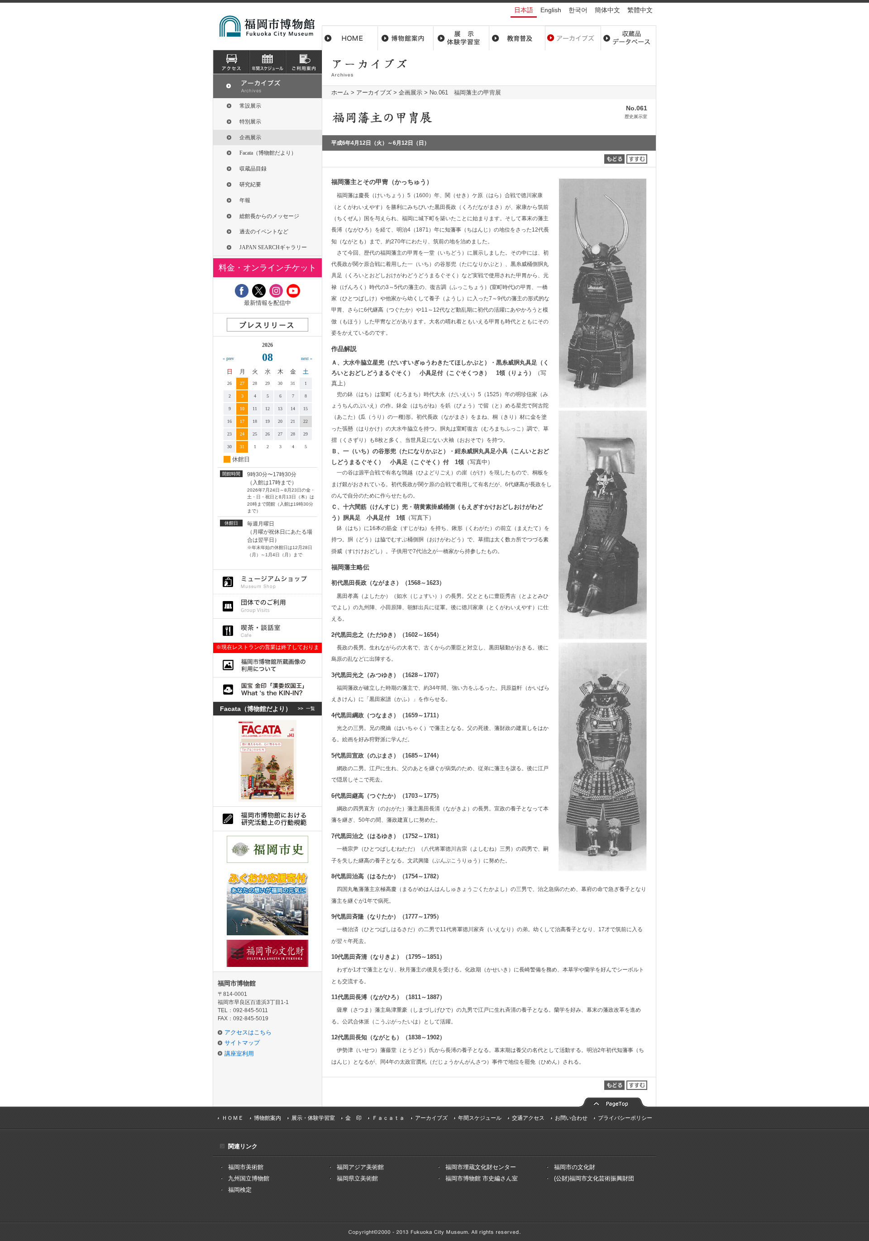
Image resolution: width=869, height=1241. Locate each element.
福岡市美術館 (245, 1167)
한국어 (577, 10)
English (550, 10)
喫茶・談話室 (267, 631)
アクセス (231, 62)
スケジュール (267, 62)
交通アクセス (528, 1118)
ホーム (350, 38)
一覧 (310, 708)
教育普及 (517, 38)
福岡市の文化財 (574, 1167)
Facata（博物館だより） (267, 153)
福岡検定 (240, 1189)
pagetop (613, 1101)
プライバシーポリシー (625, 1118)
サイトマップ (242, 1042)
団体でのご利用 (267, 606)
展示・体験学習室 (461, 38)
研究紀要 (250, 184)
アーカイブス (573, 38)
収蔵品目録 (253, 169)
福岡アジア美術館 (360, 1167)
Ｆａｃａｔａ (388, 1118)
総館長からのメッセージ (269, 216)
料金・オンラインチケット (267, 267)
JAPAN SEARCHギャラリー (273, 247)
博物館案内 (406, 38)
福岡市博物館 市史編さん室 (481, 1178)
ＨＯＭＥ (233, 1118)
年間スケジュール (479, 1118)
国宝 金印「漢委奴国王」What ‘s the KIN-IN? (267, 689)
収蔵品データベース (628, 38)
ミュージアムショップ (267, 582)
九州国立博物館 (248, 1178)
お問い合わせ (571, 1118)
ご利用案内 (304, 62)
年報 (244, 200)
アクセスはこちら (248, 1032)
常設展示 (250, 106)
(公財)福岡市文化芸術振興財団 (594, 1178)
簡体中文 (607, 10)
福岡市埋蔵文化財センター (480, 1167)
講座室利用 (239, 1053)
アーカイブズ (374, 92)
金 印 (353, 1118)
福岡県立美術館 (357, 1178)
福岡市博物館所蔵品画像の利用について (267, 665)
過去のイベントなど (263, 231)
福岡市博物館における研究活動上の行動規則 (267, 819)
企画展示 (410, 92)
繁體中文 (640, 10)
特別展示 (250, 121)
